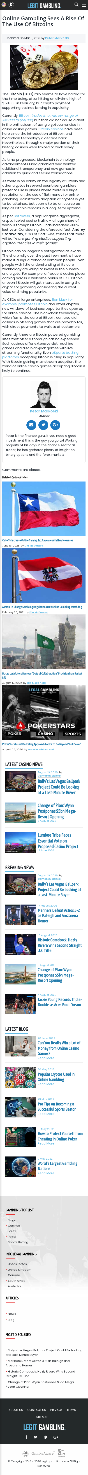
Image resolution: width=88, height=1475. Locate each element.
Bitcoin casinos (51, 129)
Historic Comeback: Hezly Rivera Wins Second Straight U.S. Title (60, 945)
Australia (14, 1286)
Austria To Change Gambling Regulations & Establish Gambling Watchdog (42, 607)
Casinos (14, 1226)
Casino (10, 789)
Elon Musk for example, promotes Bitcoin (37, 301)
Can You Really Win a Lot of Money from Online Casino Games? (59, 1048)
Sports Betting (18, 1242)
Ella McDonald (33, 545)
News (12, 1314)
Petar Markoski (57, 38)
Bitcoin (40, 117)
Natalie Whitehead (41, 749)
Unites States (17, 1264)
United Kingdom (19, 1270)
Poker (12, 1237)
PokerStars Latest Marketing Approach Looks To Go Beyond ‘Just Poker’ (41, 744)
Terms (71, 1410)
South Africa (16, 1281)
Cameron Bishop (49, 775)
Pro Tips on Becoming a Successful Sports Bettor (57, 1106)
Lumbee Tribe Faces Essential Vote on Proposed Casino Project (58, 840)
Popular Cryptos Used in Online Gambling (56, 1077)
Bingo (12, 1220)
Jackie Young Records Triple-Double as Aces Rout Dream (60, 1002)
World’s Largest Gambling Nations (57, 1166)
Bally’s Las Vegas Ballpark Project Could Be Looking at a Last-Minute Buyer (59, 787)
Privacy (56, 1410)
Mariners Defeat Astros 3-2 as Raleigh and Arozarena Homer (59, 915)
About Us (16, 1410)
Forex (12, 1231)
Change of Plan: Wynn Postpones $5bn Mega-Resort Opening (57, 811)
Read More (46, 1058)
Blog (11, 1320)
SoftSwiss (22, 216)
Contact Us (36, 1410)
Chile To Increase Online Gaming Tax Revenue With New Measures (37, 540)
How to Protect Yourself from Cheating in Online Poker (60, 1136)
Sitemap (42, 1417)
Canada (14, 1275)
